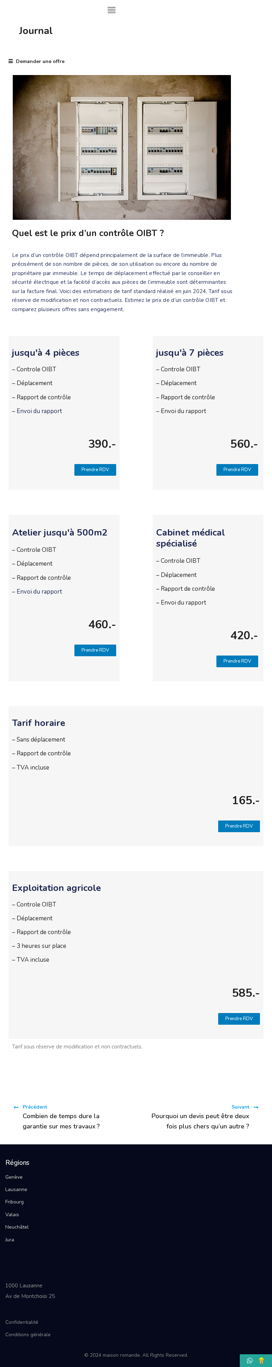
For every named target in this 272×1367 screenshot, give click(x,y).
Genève (14, 1177)
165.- (246, 800)
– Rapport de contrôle (41, 397)
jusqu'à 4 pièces (45, 353)
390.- (102, 444)
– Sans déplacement (38, 740)
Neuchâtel (17, 1227)
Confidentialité (21, 1322)
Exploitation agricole (56, 888)
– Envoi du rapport (182, 411)
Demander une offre (39, 61)
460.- (102, 624)
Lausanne (16, 1189)
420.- (244, 635)
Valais (12, 1214)
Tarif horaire (38, 723)
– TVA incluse (31, 767)
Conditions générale (28, 1334)
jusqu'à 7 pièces (189, 353)
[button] (95, 470)
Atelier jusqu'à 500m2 (60, 532)
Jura (9, 1239)
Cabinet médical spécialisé (190, 538)
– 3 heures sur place (39, 946)
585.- (246, 993)
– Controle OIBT (35, 369)
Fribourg (14, 1202)
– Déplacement (32, 383)
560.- (244, 444)
